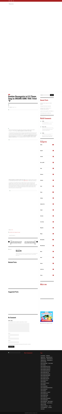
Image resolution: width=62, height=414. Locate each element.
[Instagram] (49, 1)
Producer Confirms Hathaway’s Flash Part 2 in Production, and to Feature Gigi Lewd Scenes (32, 379)
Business (41, 174)
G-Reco (12, 229)
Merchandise (42, 239)
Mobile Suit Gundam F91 (43, 384)
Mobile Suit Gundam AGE (43, 381)
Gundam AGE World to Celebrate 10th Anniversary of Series (32, 312)
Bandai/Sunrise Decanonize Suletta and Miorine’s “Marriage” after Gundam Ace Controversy (31, 358)
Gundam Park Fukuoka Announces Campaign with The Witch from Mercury (18, 53)
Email (9, 336)
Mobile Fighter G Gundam (43, 361)
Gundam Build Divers (43, 357)
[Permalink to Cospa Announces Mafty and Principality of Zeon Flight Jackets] (48, 153)
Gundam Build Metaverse (43, 360)
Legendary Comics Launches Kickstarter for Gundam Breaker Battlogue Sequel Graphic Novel (31, 363)
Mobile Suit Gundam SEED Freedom (44, 395)
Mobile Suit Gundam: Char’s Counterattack (45, 369)
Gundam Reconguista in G (12, 235)
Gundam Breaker (48, 355)
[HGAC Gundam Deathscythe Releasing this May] (22, 299)
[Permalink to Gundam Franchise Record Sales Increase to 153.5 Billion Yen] (52, 177)
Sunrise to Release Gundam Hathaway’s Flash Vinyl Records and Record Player (12, 312)
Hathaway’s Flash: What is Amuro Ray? (47, 293)
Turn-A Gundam (50, 407)
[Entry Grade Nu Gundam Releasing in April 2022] (22, 308)
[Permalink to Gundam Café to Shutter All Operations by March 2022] (44, 206)
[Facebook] (48, 1)
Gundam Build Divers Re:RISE (49, 357)
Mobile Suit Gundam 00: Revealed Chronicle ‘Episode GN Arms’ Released (18, 12)
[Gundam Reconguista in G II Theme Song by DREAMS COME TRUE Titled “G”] (23, 117)
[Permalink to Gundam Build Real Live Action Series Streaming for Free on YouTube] (43, 224)
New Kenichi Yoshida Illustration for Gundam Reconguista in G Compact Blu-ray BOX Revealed (30, 287)
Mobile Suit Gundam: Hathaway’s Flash (45, 372)
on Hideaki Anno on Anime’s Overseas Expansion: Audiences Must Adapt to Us (47, 122)
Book (41, 168)
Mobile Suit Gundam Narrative (44, 389)
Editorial (41, 180)
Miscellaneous (42, 245)
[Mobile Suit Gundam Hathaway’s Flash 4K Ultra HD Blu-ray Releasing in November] (11, 299)
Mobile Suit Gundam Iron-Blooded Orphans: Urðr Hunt (46, 387)
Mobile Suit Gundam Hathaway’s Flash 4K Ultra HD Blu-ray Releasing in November (12, 303)
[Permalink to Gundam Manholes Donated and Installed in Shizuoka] (52, 248)
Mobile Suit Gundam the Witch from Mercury (45, 398)
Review (41, 263)
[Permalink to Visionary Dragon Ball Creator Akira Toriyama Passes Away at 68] (48, 248)
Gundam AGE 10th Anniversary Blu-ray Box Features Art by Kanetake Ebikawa (33, 303)
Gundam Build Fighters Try (49, 358)
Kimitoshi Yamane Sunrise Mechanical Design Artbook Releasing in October (15, 287)
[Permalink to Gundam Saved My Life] (48, 182)
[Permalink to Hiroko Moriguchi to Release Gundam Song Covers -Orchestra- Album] (48, 242)
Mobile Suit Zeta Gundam (43, 404)
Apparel (41, 150)
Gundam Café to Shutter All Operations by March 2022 (31, 387)
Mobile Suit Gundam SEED (43, 390)
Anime (9, 94)
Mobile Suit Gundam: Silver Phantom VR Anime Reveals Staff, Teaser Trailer (19, 83)
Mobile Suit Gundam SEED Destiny (44, 393)
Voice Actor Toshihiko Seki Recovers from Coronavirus (16, 63)
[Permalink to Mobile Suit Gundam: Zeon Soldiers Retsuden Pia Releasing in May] (52, 230)
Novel (41, 257)
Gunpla (41, 209)
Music (41, 251)
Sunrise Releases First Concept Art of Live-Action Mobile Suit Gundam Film (31, 383)
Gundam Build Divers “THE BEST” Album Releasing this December (17, 73)
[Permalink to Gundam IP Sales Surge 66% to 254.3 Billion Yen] (43, 177)
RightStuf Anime (26, 180)
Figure (41, 192)
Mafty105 (11, 76)
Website (9, 340)
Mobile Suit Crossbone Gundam (44, 363)
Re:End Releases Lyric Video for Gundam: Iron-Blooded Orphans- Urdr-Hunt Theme (20, 43)
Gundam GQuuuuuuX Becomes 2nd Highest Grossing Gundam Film (31, 375)
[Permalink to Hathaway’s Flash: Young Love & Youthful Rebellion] (43, 147)
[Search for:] (45, 95)
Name (9, 333)
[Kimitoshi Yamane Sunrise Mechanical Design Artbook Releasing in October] (14, 282)
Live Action (42, 221)
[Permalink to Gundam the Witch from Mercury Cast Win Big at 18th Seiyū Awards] (48, 272)
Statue (41, 275)
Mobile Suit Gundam (51, 363)
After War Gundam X (43, 355)
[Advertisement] (46, 305)
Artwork (41, 156)
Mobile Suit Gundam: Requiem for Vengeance (45, 375)
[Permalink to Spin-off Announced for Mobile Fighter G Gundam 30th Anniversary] (52, 260)
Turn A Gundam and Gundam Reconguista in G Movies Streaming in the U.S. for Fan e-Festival (31, 276)
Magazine (41, 227)
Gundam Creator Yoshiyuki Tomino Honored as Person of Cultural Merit (31, 367)
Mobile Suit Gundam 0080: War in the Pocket (45, 366)
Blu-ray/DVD (42, 162)
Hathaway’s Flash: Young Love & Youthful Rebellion (47, 290)
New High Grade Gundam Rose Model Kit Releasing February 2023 (31, 371)
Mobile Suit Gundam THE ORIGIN (44, 396)
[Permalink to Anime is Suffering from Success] (43, 182)
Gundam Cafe (42, 204)
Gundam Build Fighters (43, 358)
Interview (41, 215)
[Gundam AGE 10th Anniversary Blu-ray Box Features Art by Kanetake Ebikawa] (32, 299)
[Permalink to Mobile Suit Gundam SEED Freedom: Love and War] (48, 266)
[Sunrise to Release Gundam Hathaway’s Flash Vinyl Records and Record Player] (11, 308)
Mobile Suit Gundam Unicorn (44, 401)
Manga (41, 233)
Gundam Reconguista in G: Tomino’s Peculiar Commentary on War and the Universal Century (21, 23)
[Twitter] (51, 1)
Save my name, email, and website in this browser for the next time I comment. (20, 344)
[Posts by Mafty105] (8, 76)
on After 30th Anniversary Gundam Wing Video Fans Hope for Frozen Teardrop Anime (47, 134)
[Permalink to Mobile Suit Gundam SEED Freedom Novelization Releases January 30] (52, 171)
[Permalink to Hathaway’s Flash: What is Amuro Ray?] (48, 147)
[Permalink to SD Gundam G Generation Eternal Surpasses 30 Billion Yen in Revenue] (48, 177)
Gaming (41, 198)
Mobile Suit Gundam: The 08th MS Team (45, 378)
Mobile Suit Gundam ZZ (50, 401)
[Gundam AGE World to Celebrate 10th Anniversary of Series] (32, 308)
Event (41, 186)
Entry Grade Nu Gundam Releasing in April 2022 (22, 312)
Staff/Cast (42, 269)
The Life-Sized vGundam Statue (44, 407)
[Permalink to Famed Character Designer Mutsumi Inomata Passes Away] (52, 200)
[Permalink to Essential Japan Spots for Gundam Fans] (43, 277)
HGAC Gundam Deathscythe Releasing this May (21, 303)
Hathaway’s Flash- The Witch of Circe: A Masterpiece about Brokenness (47, 297)
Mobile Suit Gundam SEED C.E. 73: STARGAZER (45, 392)
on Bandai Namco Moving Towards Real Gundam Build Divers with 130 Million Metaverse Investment (48, 128)
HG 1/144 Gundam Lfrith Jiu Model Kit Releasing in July (16, 33)
